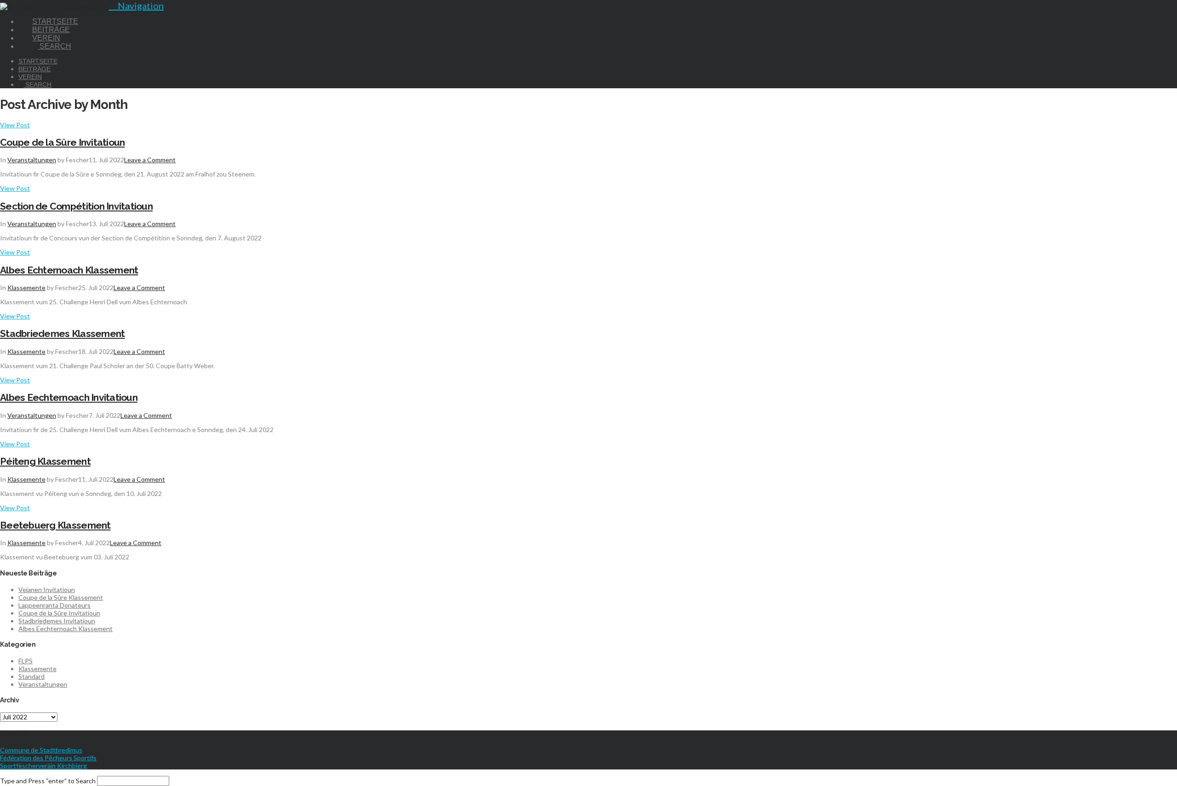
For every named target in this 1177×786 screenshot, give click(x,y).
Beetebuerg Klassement (55, 525)
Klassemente (26, 287)
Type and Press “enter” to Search (48, 781)
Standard (31, 676)
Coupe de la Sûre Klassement (60, 597)
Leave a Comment (150, 160)
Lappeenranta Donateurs (54, 605)
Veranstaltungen (31, 160)
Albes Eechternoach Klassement (65, 628)
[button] (136, 5)
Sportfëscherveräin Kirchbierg (43, 765)
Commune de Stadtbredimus (41, 750)
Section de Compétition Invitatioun (76, 206)
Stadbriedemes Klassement (62, 333)
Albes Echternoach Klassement (69, 270)
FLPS (25, 661)
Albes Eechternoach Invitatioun (68, 397)
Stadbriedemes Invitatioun (56, 621)
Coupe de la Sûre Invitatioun (62, 142)
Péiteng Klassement (45, 461)
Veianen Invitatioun (46, 589)
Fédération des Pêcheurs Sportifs (48, 758)
